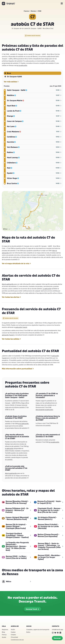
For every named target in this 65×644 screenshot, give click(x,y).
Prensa (4, 634)
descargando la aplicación (44, 410)
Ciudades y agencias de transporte (37, 629)
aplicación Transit (21, 327)
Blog (3, 632)
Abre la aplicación (8, 284)
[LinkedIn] (60, 632)
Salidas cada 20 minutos (33, 35)
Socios (28, 626)
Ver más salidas (10, 82)
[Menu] (61, 3)
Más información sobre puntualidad (17, 369)
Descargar (57, 638)
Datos (28, 632)
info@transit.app (57, 629)
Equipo (13, 632)
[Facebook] (58, 632)
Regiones (5, 629)
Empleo (13, 634)
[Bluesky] (55, 632)
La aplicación (47, 288)
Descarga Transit (31, 609)
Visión (13, 629)
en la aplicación (22, 65)
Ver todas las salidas (10, 339)
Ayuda (4, 637)
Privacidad (14, 637)
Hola (4, 626)
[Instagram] (53, 632)
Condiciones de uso (17, 640)
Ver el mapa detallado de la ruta (15, 263)
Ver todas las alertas (10, 297)
